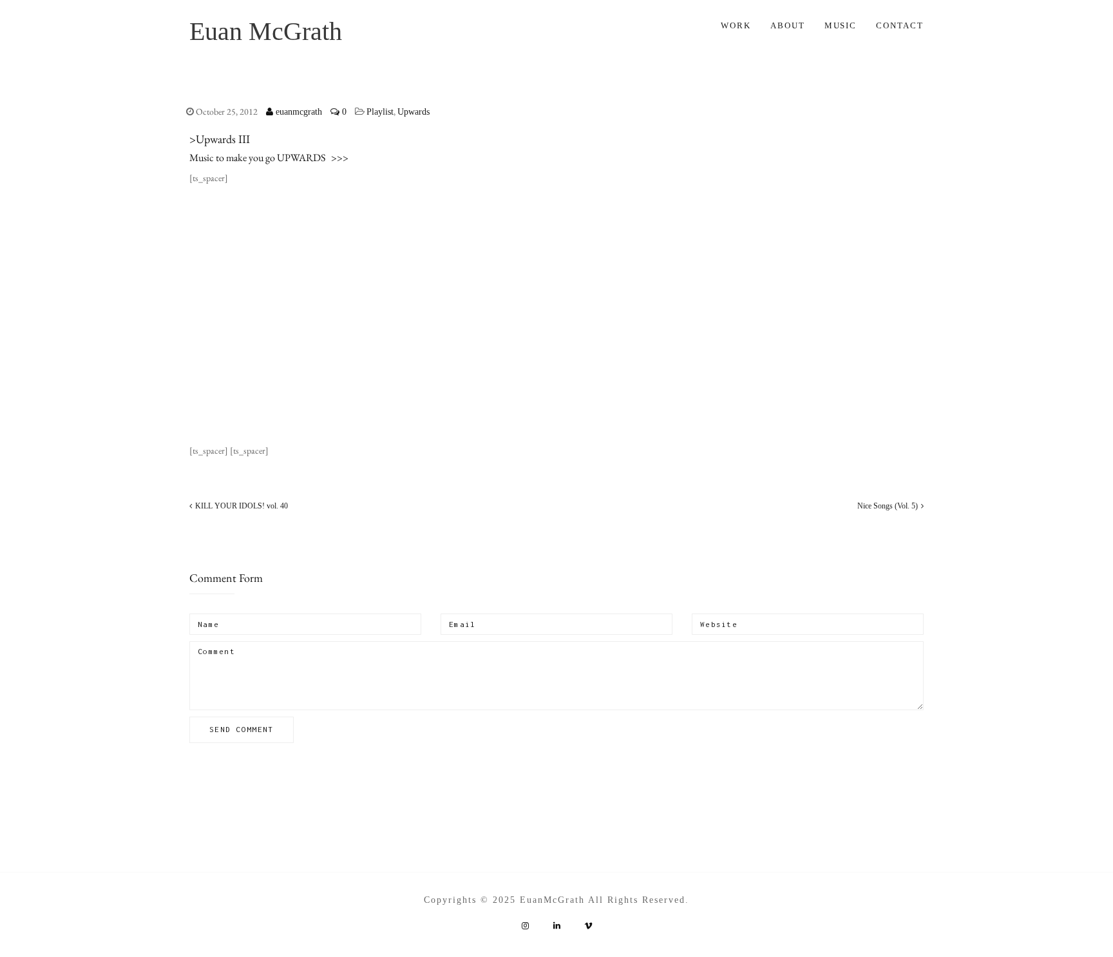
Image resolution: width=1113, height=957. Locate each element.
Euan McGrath (265, 31)
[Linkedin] (556, 926)
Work (736, 25)
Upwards (413, 112)
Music (840, 25)
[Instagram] (525, 926)
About (787, 25)
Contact (900, 25)
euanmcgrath (297, 112)
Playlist (380, 112)
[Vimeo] (588, 926)
